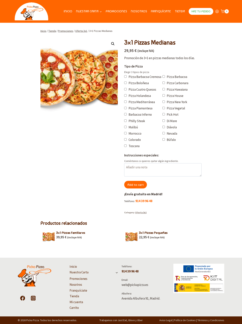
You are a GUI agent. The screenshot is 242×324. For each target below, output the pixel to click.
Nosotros (139, 11)
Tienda (180, 11)
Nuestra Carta (79, 272)
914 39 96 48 (143, 201)
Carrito (74, 308)
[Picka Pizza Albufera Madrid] (31, 11)
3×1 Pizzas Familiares (70, 233)
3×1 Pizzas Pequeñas (153, 233)
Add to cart (135, 185)
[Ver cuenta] (217, 11)
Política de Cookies (185, 320)
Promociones (116, 11)
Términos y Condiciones (210, 320)
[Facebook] (22, 298)
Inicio (68, 11)
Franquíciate (161, 11)
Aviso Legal (165, 320)
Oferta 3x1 (141, 212)
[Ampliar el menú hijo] (117, 272)
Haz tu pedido (201, 11)
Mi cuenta (76, 302)
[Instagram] (33, 298)
